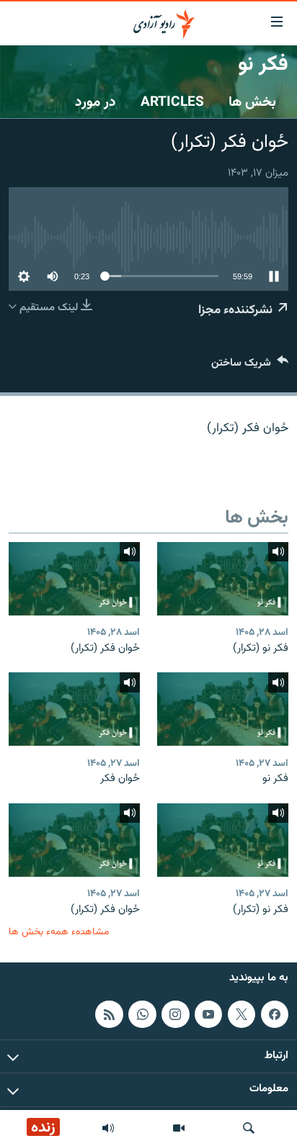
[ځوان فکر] (74, 709)
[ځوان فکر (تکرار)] (74, 578)
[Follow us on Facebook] (274, 1014)
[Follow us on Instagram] (175, 1014)
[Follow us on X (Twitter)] (241, 1014)
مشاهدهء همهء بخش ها (59, 932)
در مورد (95, 102)
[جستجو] (248, 1128)
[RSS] (109, 1014)
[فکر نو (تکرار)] (222, 578)
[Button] (249, 366)
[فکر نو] (222, 709)
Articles (172, 102)
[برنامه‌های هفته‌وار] (108, 1128)
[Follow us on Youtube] (208, 1014)
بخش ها (252, 102)
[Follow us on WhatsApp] (142, 1014)
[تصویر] (178, 1128)
